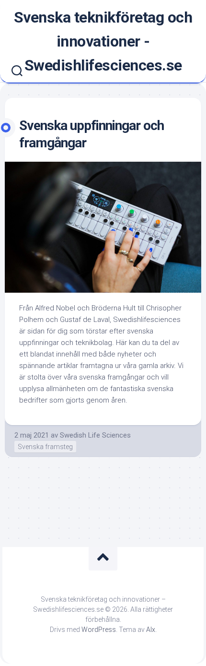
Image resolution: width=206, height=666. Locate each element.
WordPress (98, 629)
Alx (150, 629)
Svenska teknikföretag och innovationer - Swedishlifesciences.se (103, 41)
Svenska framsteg (45, 447)
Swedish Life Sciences (95, 435)
